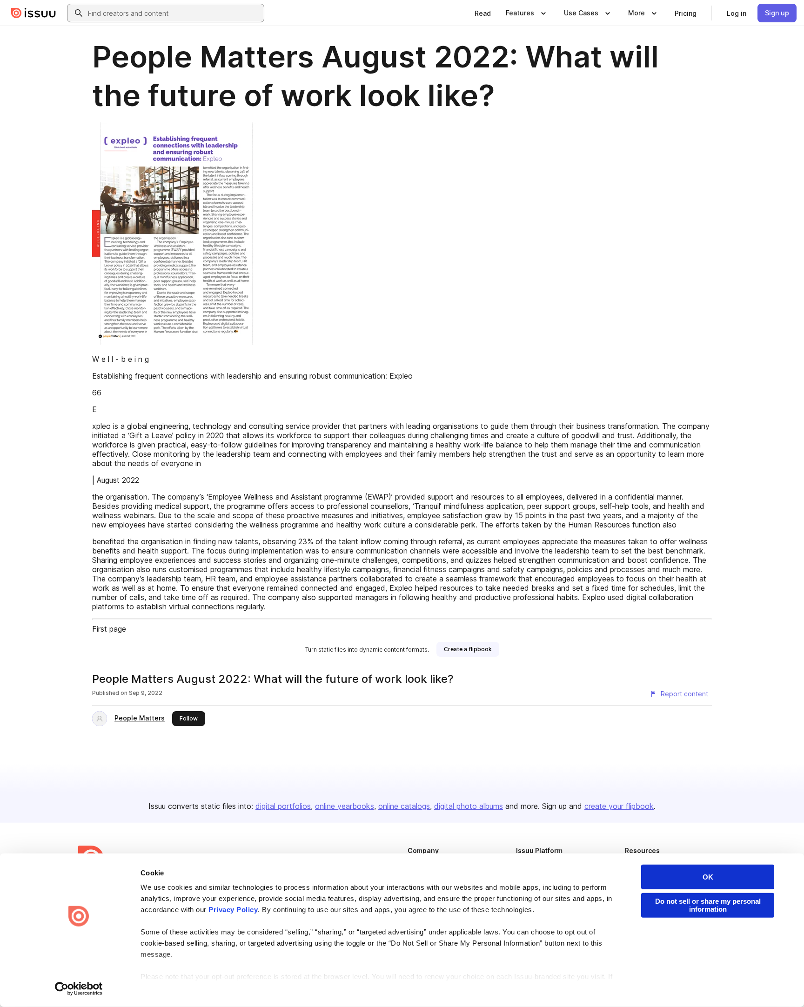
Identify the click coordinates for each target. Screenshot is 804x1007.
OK (708, 877)
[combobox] (174, 13)
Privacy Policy (233, 910)
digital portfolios (283, 806)
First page (109, 629)
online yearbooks (344, 806)
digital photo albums (468, 806)
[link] (482, 13)
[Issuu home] (33, 13)
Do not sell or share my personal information (708, 905)
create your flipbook (619, 806)
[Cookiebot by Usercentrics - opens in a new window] (79, 989)
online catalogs (404, 806)
